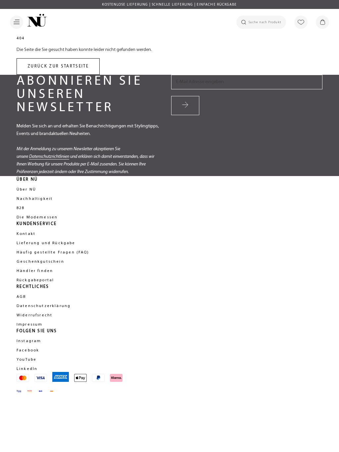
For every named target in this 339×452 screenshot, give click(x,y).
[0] (322, 22)
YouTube (26, 360)
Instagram (29, 341)
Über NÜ (26, 190)
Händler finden (35, 271)
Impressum (29, 325)
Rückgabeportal (35, 280)
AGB (21, 297)
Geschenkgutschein (40, 262)
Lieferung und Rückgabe (46, 243)
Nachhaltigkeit (35, 199)
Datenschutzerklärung (44, 306)
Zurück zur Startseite (58, 66)
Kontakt (26, 234)
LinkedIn (27, 369)
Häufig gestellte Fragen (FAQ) (53, 252)
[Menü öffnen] (16, 22)
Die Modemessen (37, 217)
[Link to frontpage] (35, 21)
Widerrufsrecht (34, 315)
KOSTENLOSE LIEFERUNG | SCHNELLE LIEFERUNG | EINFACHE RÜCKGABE (169, 5)
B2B (20, 208)
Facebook (28, 350)
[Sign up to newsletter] (185, 105)
